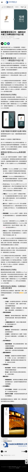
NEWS (17, 7)
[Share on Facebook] (8, 43)
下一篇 (23, 451)
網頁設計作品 (7, 455)
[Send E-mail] (2, 43)
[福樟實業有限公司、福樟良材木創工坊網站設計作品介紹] (14, 120)
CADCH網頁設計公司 (8, 7)
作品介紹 (3, 37)
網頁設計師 (11, 37)
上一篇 (5, 451)
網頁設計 (15, 106)
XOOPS (13, 455)
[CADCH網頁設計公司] (11, 2)
